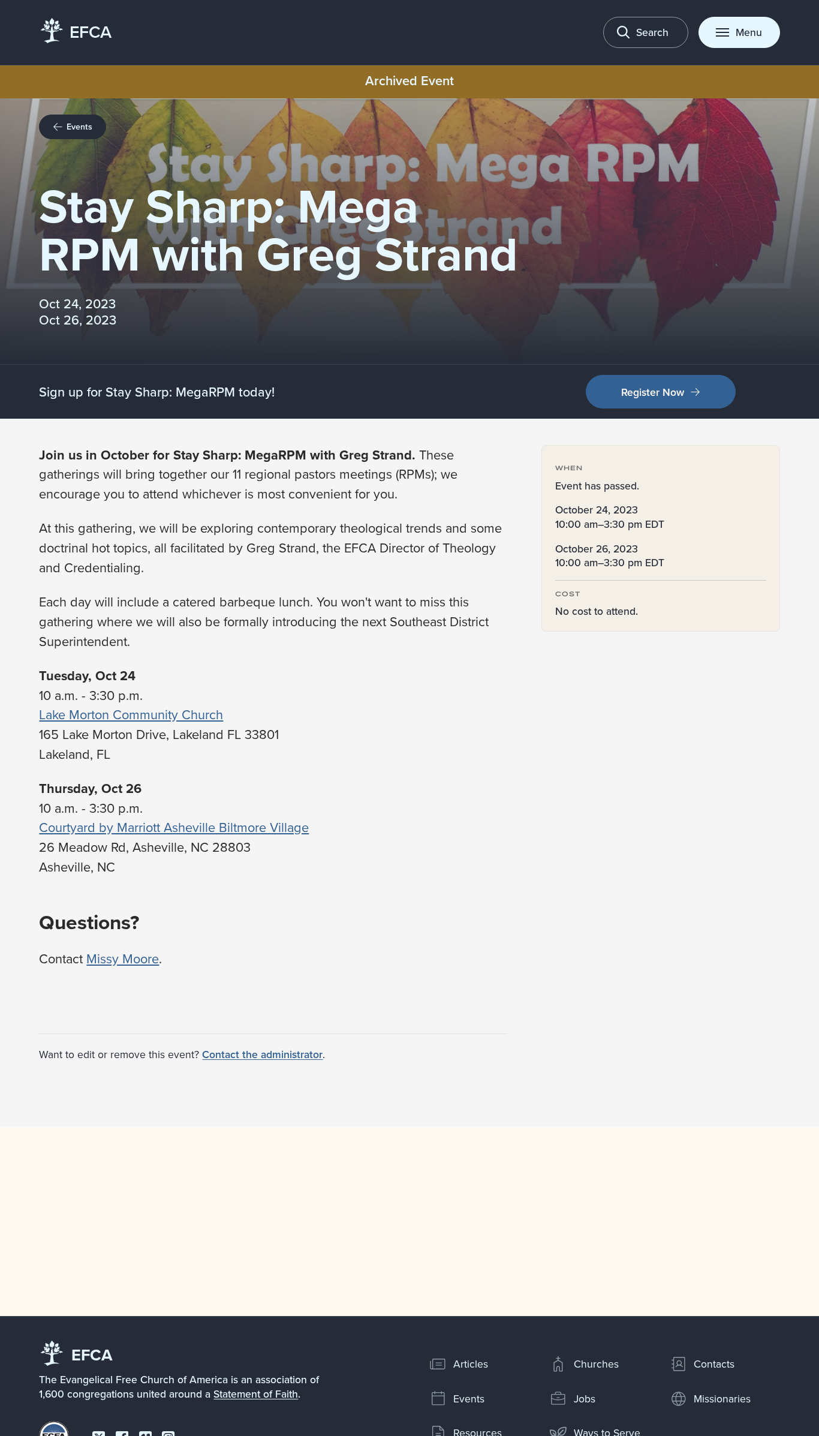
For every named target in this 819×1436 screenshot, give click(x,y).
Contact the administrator (262, 1054)
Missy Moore (122, 958)
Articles (470, 1363)
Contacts (714, 1363)
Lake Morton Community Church (131, 714)
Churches (596, 1363)
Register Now (652, 391)
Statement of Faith (255, 1393)
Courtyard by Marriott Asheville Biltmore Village (174, 827)
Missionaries (722, 1398)
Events (468, 1398)
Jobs (584, 1398)
